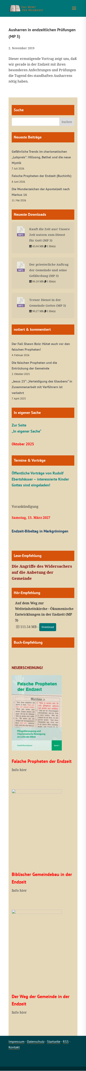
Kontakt (14, 1047)
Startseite (53, 1041)
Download (48, 627)
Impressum (16, 1041)
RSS (66, 1041)
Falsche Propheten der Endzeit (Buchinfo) (41, 176)
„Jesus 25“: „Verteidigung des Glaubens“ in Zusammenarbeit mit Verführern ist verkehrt (42, 387)
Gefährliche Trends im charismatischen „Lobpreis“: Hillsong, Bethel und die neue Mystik (41, 157)
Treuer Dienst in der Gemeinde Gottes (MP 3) (47, 302)
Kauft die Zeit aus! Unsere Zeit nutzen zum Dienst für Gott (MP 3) (49, 234)
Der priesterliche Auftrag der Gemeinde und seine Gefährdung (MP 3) (48, 270)
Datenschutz (35, 1041)
